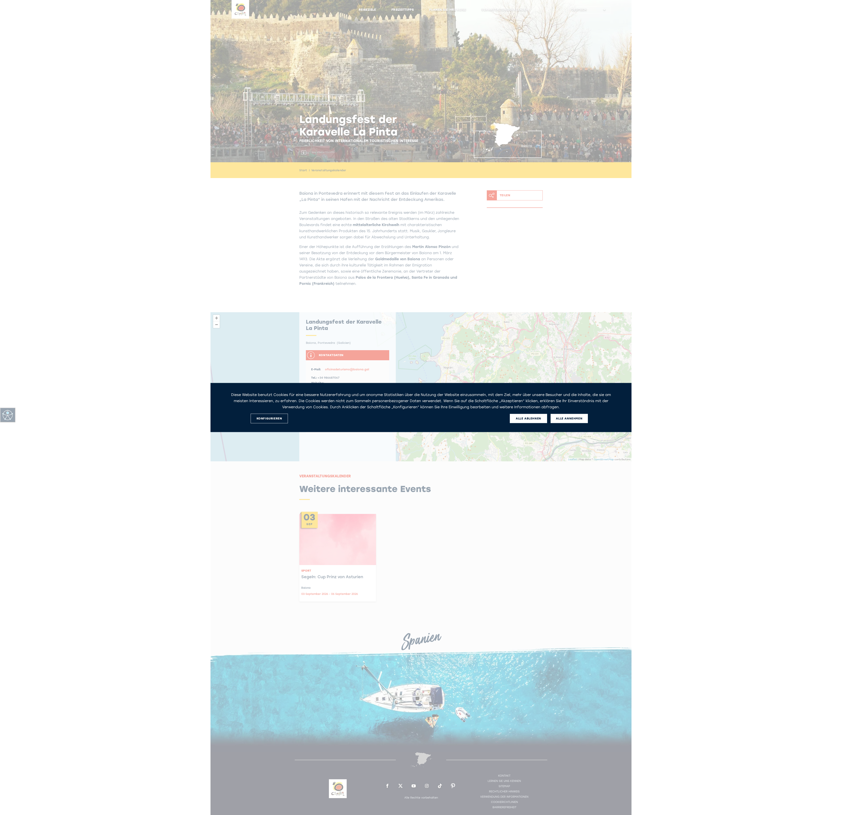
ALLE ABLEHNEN (528, 418)
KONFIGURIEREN (269, 418)
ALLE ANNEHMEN (569, 418)
